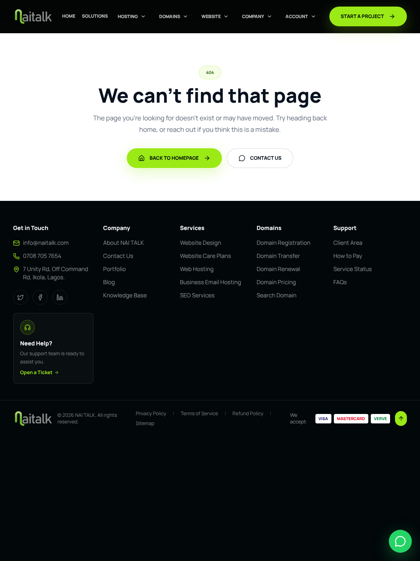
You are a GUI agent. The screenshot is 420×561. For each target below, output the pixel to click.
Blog (109, 282)
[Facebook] (40, 297)
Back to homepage (174, 157)
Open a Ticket (36, 372)
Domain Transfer (278, 256)
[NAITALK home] (32, 16)
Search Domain (277, 295)
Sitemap (145, 423)
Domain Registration (283, 243)
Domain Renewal (278, 269)
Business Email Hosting (210, 282)
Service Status (352, 269)
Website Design (200, 243)
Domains (169, 16)
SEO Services (197, 295)
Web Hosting (197, 269)
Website (211, 16)
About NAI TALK (123, 243)
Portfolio (114, 269)
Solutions (95, 16)
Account (296, 16)
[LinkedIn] (59, 297)
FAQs (340, 282)
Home (68, 16)
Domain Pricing (276, 282)
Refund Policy (248, 413)
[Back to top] (401, 418)
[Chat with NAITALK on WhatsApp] (400, 541)
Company (253, 16)
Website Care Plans (205, 256)
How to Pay (347, 256)
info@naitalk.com (45, 243)
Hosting (128, 16)
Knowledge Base (125, 295)
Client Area (348, 243)
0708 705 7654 (42, 256)
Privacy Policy (151, 413)
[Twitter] (20, 297)
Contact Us (118, 256)
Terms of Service (199, 413)
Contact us (266, 157)
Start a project (362, 16)
